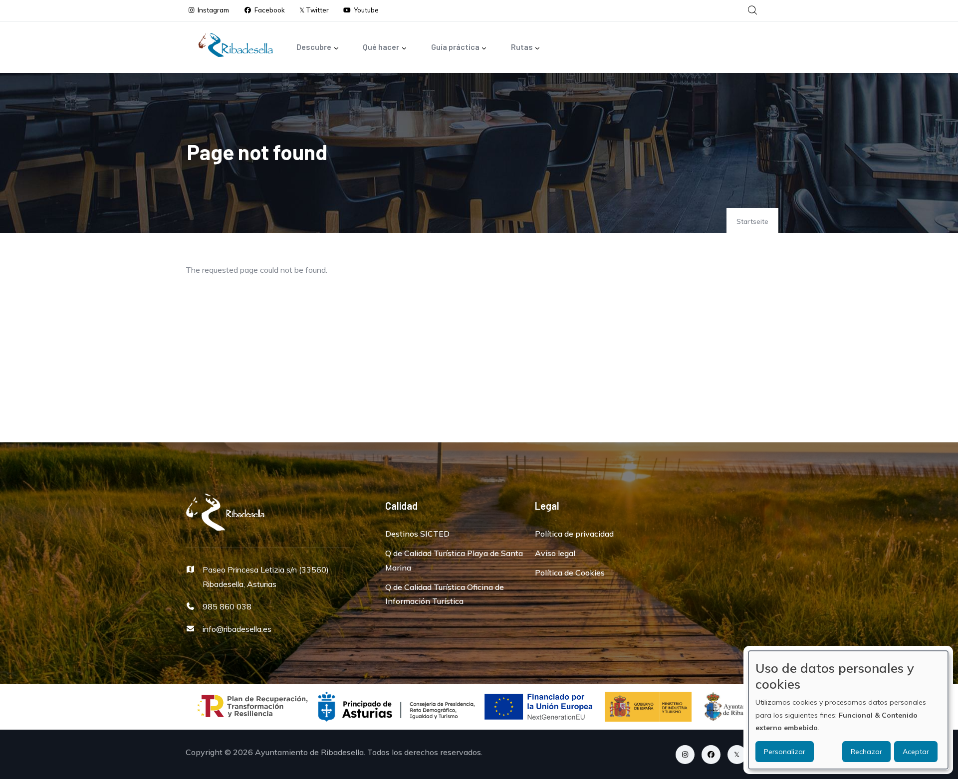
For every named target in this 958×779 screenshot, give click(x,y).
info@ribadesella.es (237, 629)
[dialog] (848, 710)
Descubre (313, 46)
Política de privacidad (574, 534)
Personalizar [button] (784, 751)
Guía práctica (455, 46)
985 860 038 (227, 606)
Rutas (522, 46)
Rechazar (866, 751)
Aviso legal (555, 553)
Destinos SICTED (417, 534)
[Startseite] (235, 44)
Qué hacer (381, 46)
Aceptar (916, 751)
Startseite (752, 221)
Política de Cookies (570, 573)
